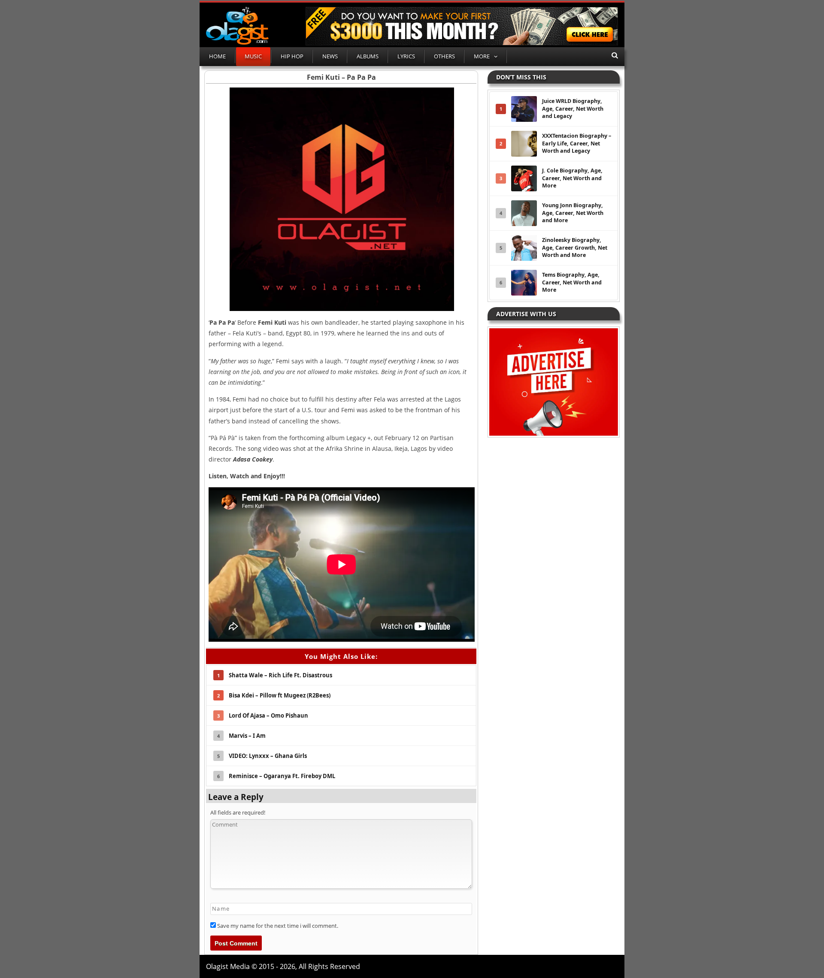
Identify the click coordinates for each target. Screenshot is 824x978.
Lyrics (406, 56)
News (330, 56)
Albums (368, 56)
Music (253, 56)
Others (444, 56)
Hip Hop (292, 56)
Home (217, 56)
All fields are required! (237, 812)
